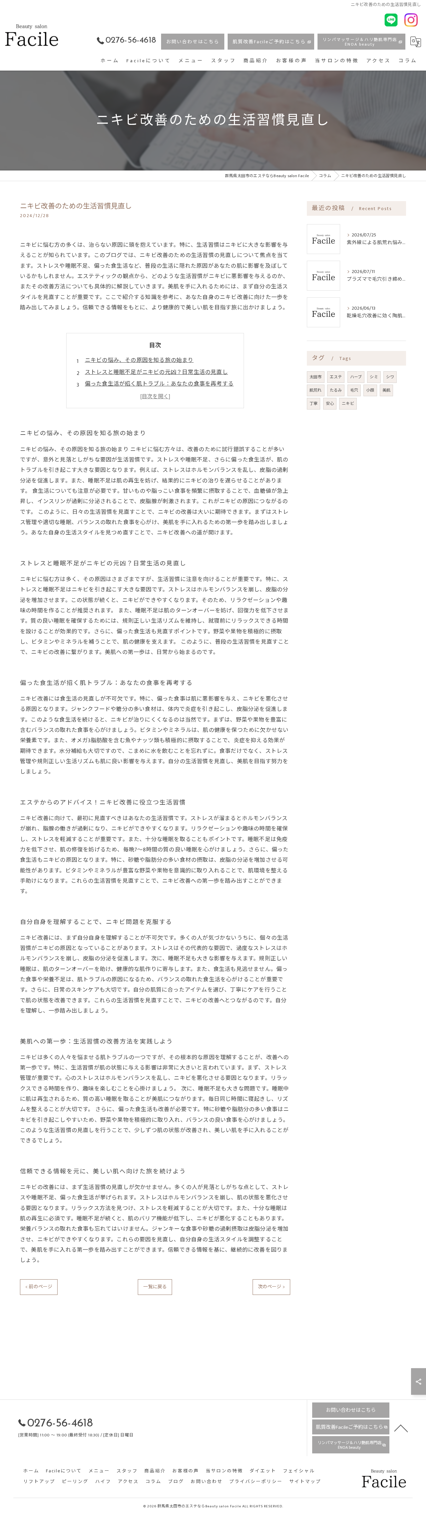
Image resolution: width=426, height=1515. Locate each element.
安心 (330, 403)
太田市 (316, 377)
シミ (374, 377)
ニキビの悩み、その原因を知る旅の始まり (139, 360)
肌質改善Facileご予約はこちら (269, 42)
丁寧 (314, 403)
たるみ (336, 390)
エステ (336, 377)
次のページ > (271, 1287)
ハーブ (356, 377)
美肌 (386, 390)
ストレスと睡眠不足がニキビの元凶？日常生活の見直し (156, 372)
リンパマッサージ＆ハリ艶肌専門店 (359, 42)
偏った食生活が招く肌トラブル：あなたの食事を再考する (159, 384)
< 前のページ (38, 1287)
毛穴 (354, 390)
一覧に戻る (155, 1287)
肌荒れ (316, 390)
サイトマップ (305, 1481)
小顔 (370, 390)
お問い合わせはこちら (192, 42)
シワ (390, 377)
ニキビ (348, 403)
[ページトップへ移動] (401, 1427)
